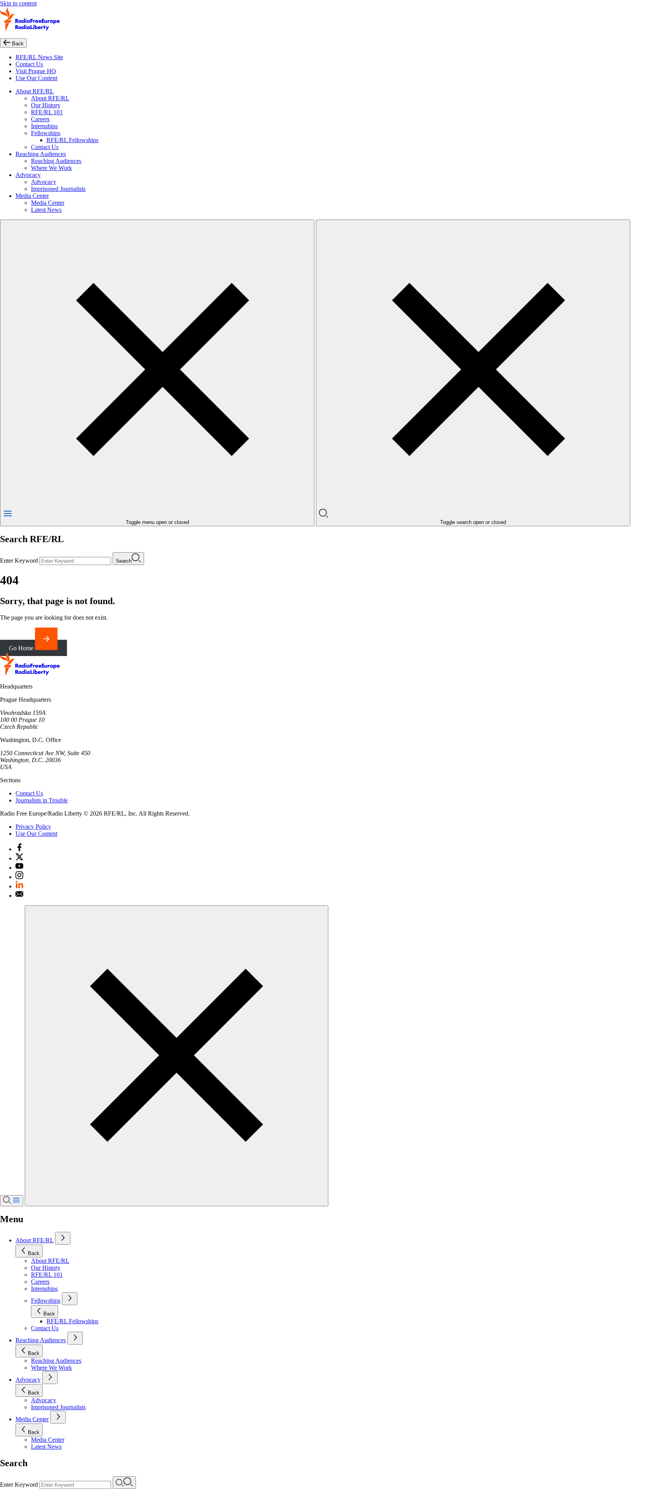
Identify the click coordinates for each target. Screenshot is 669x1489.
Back (33, 1253)
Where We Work (51, 168)
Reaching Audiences (40, 154)
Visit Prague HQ (35, 71)
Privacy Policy (33, 826)
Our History (45, 105)
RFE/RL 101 (47, 112)
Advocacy (28, 175)
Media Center (32, 195)
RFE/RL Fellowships (72, 140)
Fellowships (45, 133)
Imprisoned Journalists (58, 188)
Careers (40, 119)
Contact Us (29, 64)
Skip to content (18, 3)
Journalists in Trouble (41, 800)
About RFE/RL (34, 91)
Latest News (46, 209)
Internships (44, 126)
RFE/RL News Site (39, 57)
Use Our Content (36, 78)
